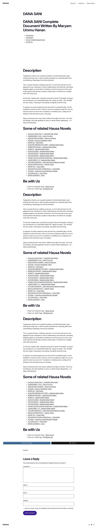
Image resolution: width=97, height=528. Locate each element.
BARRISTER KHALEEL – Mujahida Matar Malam (42, 147)
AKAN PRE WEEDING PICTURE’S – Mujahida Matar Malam (46, 145)
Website (25, 500)
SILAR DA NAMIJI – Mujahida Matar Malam (41, 151)
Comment (26, 466)
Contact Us (81, 3)
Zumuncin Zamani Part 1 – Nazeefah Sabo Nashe (43, 134)
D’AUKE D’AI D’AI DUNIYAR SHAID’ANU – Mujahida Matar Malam (48, 158)
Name (25, 485)
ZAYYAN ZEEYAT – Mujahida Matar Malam (41, 153)
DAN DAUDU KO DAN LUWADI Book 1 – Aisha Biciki (44, 169)
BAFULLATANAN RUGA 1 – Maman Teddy (41, 164)
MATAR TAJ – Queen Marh (36, 166)
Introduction (30, 35)
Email (25, 493)
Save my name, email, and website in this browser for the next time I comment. (49, 508)
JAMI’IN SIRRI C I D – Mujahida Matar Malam (41, 160)
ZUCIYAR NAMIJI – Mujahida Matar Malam (41, 156)
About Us (73, 3)
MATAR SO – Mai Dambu (35, 142)
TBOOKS (5, 3)
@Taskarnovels (48, 189)
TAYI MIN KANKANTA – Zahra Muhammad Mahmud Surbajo (46, 162)
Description (29, 37)
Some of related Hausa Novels (35, 40)
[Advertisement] (48, 55)
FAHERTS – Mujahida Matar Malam (38, 149)
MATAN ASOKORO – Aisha (36, 175)
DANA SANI (32, 14)
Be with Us (29, 42)
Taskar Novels (49, 186)
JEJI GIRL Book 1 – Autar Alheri (37, 173)
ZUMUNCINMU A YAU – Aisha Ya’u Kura (40, 136)
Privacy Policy (91, 3)
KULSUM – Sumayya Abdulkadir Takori (40, 140)
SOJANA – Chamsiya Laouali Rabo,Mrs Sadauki (42, 171)
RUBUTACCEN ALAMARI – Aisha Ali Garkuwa (42, 138)
